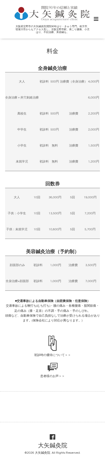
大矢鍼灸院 (52, 446)
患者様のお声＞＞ (52, 376)
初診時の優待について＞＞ (52, 355)
